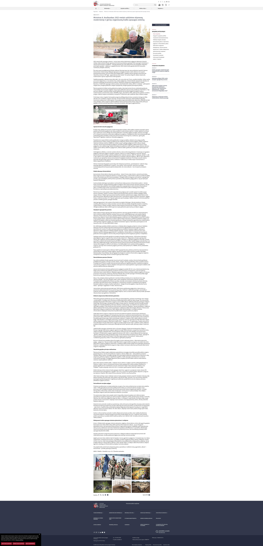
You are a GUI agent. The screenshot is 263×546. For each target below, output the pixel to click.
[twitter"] (101, 495)
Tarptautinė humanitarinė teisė (115, 519)
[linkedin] (164, 1)
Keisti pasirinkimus (30, 543)
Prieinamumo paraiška (157, 544)
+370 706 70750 (118, 537)
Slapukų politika (148, 544)
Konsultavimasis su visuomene (144, 525)
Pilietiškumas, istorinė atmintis (160, 47)
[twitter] (162, 1)
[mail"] (107, 495)
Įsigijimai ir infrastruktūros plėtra (160, 43)
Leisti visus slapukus (6, 543)
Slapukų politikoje (19, 540)
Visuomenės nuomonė (158, 55)
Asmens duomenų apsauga (146, 518)
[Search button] (155, 5)
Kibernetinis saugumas (158, 45)
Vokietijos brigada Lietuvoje (159, 39)
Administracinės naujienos (159, 51)
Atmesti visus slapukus (18, 543)
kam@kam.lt (119, 539)
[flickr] (169, 1)
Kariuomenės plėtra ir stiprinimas (161, 41)
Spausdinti (146, 495)
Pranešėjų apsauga (113, 524)
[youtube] (166, 1)
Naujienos (101, 11)
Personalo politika (157, 53)
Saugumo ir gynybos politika (159, 35)
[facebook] (158, 1)
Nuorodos (127, 524)
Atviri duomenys (97, 524)
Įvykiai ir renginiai (157, 59)
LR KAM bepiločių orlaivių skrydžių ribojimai (162, 525)
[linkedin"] (103, 495)
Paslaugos (158, 518)
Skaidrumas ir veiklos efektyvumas (161, 49)
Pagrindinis (95, 11)
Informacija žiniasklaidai (160, 25)
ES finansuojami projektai (130, 518)
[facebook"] (98, 495)
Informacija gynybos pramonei (98, 519)
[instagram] (160, 1)
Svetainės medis (166, 544)
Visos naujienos (156, 34)
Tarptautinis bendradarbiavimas (160, 37)
